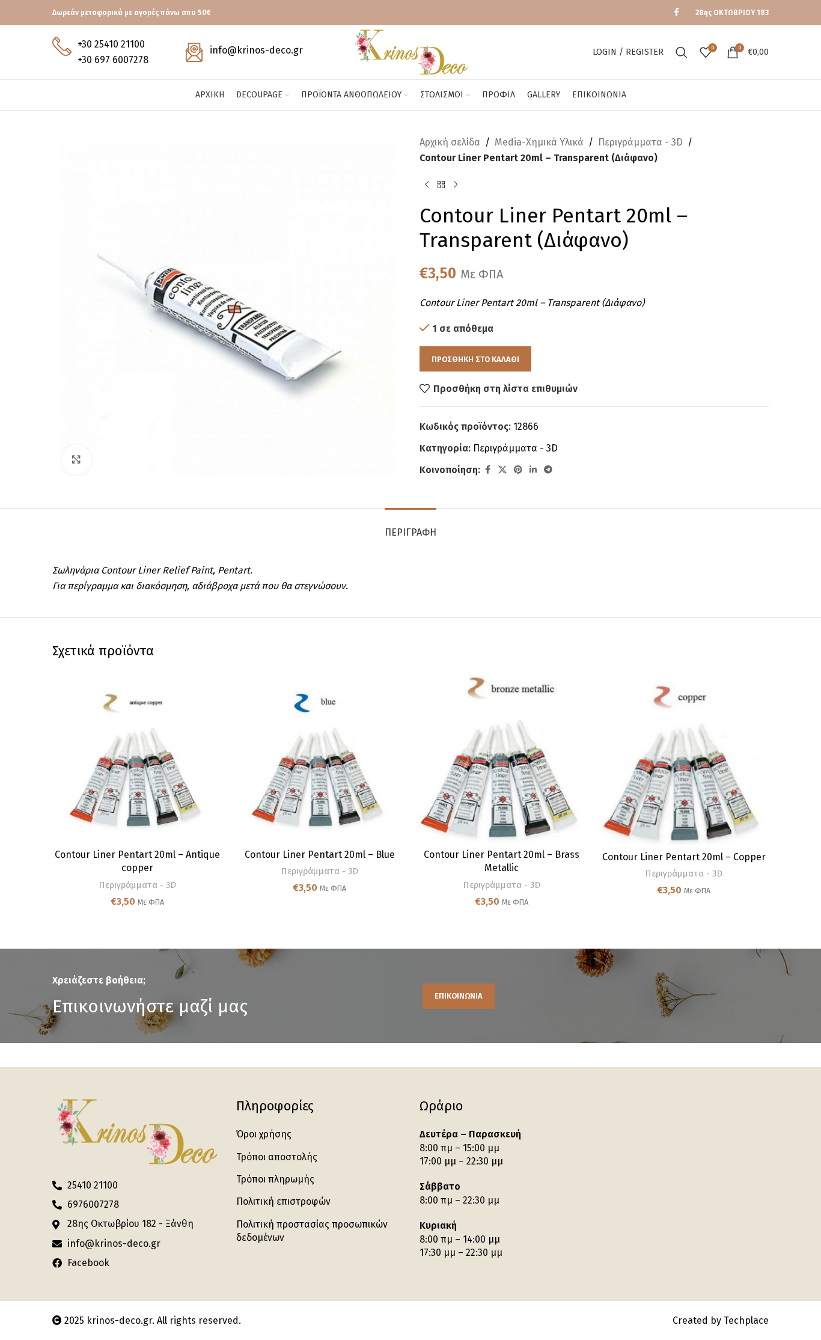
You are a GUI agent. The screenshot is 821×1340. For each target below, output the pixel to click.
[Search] (682, 52)
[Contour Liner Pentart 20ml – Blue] (319, 758)
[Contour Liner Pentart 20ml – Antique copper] (137, 758)
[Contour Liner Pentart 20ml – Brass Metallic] (502, 758)
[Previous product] (427, 184)
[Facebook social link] (676, 12)
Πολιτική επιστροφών (283, 1201)
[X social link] (502, 470)
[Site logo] (410, 51)
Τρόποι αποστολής (276, 1157)
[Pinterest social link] (518, 470)
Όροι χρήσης (263, 1134)
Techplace (746, 1320)
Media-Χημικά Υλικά (539, 142)
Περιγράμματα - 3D (640, 142)
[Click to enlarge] (76, 460)
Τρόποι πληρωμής (275, 1179)
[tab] (410, 526)
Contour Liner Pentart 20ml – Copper (684, 857)
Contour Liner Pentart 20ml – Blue (320, 854)
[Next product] (455, 184)
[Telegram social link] (548, 470)
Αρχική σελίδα (450, 142)
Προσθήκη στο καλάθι (475, 359)
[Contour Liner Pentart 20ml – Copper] (684, 759)
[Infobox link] (100, 52)
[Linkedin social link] (533, 470)
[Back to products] (441, 184)
